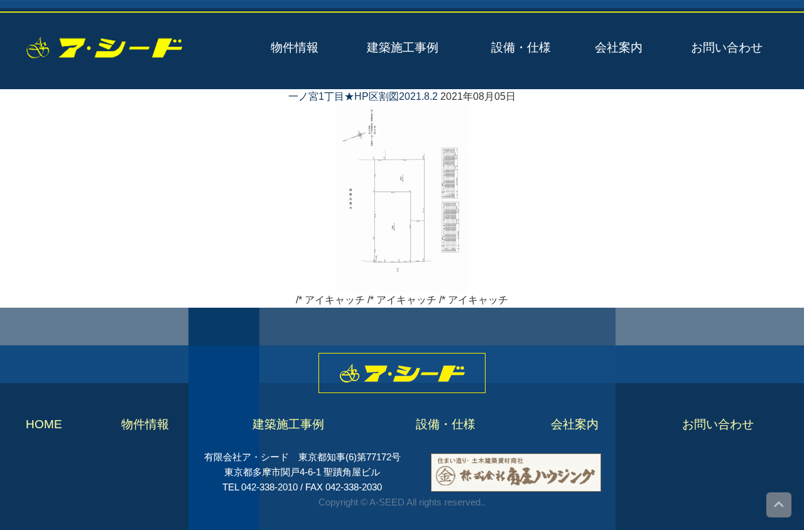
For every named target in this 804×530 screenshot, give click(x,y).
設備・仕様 (521, 47)
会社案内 (619, 47)
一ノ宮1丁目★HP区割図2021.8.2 (363, 96)
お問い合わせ (727, 47)
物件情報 (294, 47)
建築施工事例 (402, 47)
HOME (44, 424)
